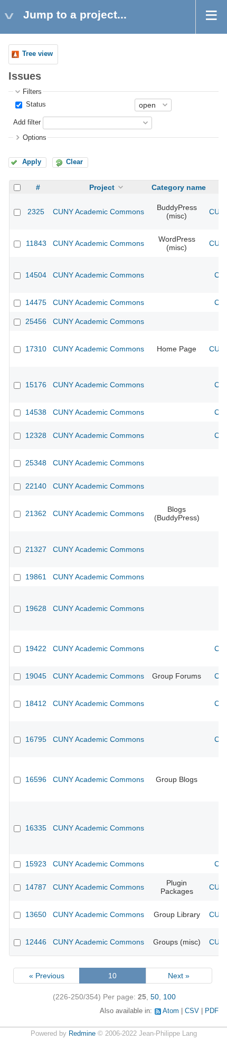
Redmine (82, 1033)
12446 (35, 942)
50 (154, 997)
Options (34, 137)
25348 (35, 463)
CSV (192, 1011)
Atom (171, 1011)
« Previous (46, 975)
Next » (179, 975)
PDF (212, 1011)
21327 (35, 549)
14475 (35, 302)
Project (102, 187)
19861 (35, 577)
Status (35, 104)
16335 (35, 828)
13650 (35, 914)
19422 (35, 648)
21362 (35, 513)
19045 (35, 676)
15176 (35, 384)
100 (169, 997)
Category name (179, 187)
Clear (74, 162)
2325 (35, 211)
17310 (35, 349)
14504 (35, 275)
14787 (35, 887)
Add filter (27, 122)
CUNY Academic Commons (98, 211)
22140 (35, 486)
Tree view (37, 54)
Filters (32, 92)
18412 (35, 703)
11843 (36, 243)
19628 (35, 608)
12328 (35, 435)
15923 (35, 864)
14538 (35, 412)
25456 (35, 321)
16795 (35, 739)
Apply (31, 162)
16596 (35, 779)
